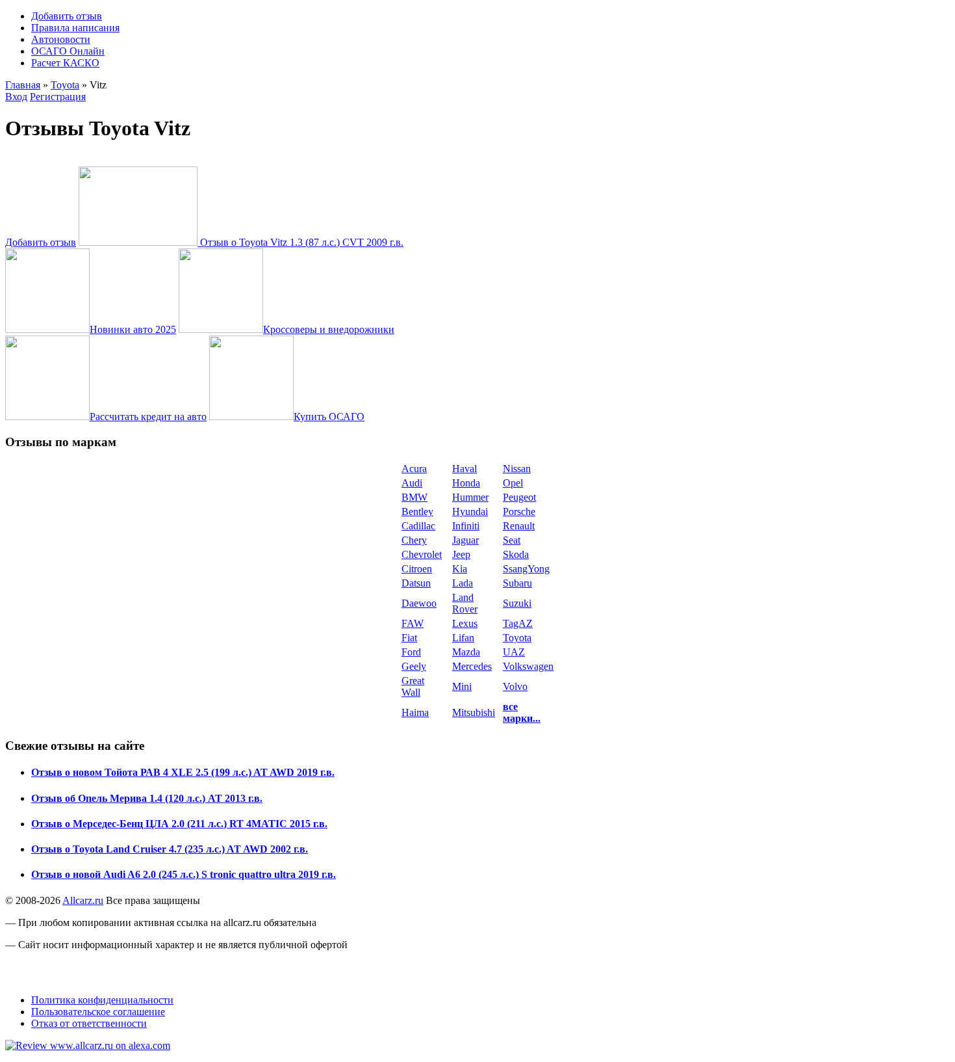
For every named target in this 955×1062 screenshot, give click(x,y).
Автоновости (60, 39)
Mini (462, 686)
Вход (16, 96)
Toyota (65, 84)
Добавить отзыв (66, 15)
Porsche (519, 511)
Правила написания (75, 27)
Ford (411, 651)
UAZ (514, 651)
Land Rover (465, 603)
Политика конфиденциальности (102, 999)
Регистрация (58, 96)
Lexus (465, 623)
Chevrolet (421, 554)
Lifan (463, 637)
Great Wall (412, 686)
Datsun (416, 583)
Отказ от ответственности (89, 1023)
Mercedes (472, 666)
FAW (412, 623)
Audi (411, 482)
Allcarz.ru (82, 900)
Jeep (461, 554)
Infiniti (465, 525)
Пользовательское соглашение (98, 1011)
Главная (22, 84)
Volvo (515, 686)
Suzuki (517, 603)
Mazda (466, 651)
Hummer (470, 497)
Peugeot (519, 497)
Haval (464, 468)
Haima (415, 712)
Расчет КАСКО (65, 62)
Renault (519, 525)
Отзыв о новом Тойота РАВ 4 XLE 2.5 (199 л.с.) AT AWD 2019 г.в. (183, 772)
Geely (413, 666)
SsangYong (526, 568)
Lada (462, 583)
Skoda (516, 554)
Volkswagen (528, 666)
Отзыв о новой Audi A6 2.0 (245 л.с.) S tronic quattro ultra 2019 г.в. (183, 874)
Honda (466, 482)
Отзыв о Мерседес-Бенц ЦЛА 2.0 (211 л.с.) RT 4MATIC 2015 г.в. (179, 823)
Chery (414, 540)
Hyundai (470, 511)
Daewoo (419, 603)
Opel (513, 482)
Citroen (416, 568)
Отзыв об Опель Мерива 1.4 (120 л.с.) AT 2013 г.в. (146, 798)
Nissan (517, 468)
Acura (414, 468)
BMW (414, 497)
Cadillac (418, 525)
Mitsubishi (473, 712)
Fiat (409, 637)
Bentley (417, 511)
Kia (459, 568)
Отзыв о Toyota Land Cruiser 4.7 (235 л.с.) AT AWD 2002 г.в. (169, 849)
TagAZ (518, 623)
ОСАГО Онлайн (68, 51)
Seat (511, 540)
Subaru (517, 583)
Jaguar (465, 540)
